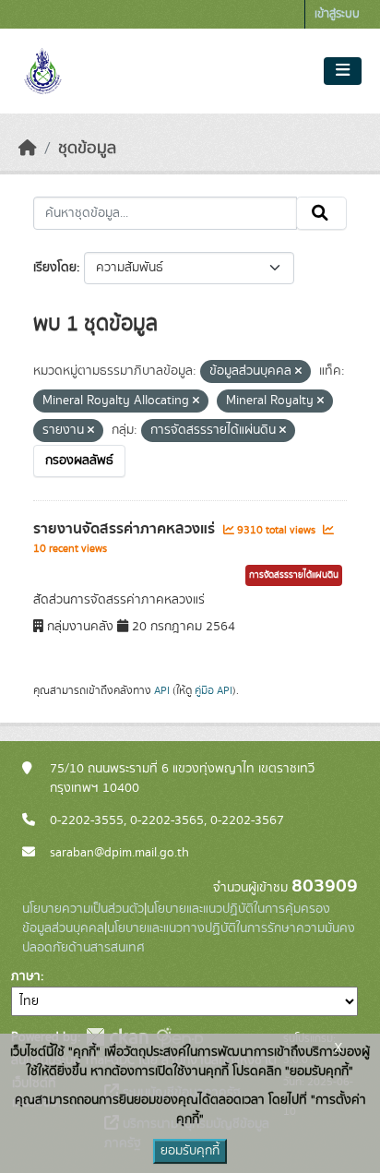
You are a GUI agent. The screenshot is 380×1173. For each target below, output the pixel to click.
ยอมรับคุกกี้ (190, 1151)
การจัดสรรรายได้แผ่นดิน (293, 575)
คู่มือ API (213, 690)
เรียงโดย (55, 267)
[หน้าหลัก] (27, 149)
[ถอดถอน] (298, 372)
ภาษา (26, 976)
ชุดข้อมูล (87, 149)
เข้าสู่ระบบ (337, 14)
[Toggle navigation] (343, 71)
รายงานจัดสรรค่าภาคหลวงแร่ (126, 529)
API (162, 690)
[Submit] (321, 213)
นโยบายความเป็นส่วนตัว (83, 909)
